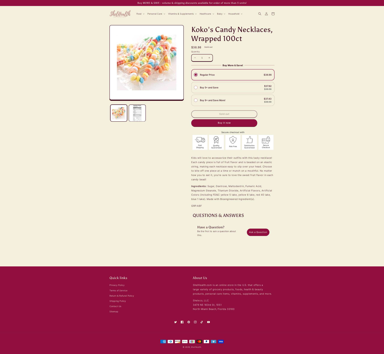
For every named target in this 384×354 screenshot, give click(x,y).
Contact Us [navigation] (115, 306)
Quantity (195, 51)
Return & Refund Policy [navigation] (122, 295)
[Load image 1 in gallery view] (118, 113)
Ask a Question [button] (258, 232)
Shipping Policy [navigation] (118, 301)
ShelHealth (196, 347)
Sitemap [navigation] (114, 311)
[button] (140, 14)
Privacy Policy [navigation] (117, 285)
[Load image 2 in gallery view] (137, 113)
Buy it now (224, 122)
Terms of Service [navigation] (119, 290)
